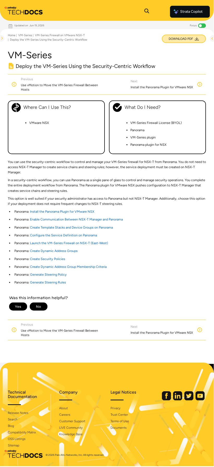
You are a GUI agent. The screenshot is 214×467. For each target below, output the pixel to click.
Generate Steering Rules (48, 282)
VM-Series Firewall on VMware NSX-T (60, 35)
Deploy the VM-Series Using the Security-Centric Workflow (48, 39)
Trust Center (119, 414)
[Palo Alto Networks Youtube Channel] (200, 399)
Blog (11, 426)
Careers (64, 414)
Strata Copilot (191, 11)
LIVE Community (71, 428)
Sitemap (13, 445)
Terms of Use (120, 421)
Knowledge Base (71, 434)
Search (12, 419)
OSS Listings (17, 439)
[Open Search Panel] (147, 12)
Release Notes (18, 413)
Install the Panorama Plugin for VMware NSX (62, 211)
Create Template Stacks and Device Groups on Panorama (71, 227)
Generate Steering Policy (48, 274)
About (63, 408)
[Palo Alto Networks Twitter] (189, 399)
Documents (119, 428)
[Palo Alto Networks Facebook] (167, 399)
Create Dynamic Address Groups (54, 251)
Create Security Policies (47, 259)
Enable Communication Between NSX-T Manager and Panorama (76, 219)
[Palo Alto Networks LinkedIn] (178, 399)
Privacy (115, 408)
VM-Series (25, 35)
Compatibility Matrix (22, 432)
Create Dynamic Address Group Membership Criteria (68, 267)
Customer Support (72, 421)
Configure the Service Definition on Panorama (63, 235)
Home (11, 35)
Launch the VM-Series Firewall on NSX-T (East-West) (69, 243)
